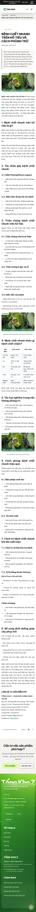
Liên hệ (6, 846)
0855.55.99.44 (9, 808)
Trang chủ (4, 15)
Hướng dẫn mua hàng (11, 887)
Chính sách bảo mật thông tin (14, 895)
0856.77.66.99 (21, 802)
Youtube (8, 819)
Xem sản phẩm (10, 766)
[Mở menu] (32, 9)
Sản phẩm (7, 837)
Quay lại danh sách (10, 729)
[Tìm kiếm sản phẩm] (27, 9)
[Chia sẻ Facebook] (28, 729)
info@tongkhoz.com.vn (16, 798)
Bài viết (13, 15)
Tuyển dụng (8, 850)
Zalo (19, 814)
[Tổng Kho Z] (9, 9)
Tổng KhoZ (14, 718)
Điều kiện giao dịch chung (13, 883)
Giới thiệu (7, 833)
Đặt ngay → (32, 2)
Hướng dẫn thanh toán (12, 891)
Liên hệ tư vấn (26, 766)
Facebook (9, 814)
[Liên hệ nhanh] (31, 907)
